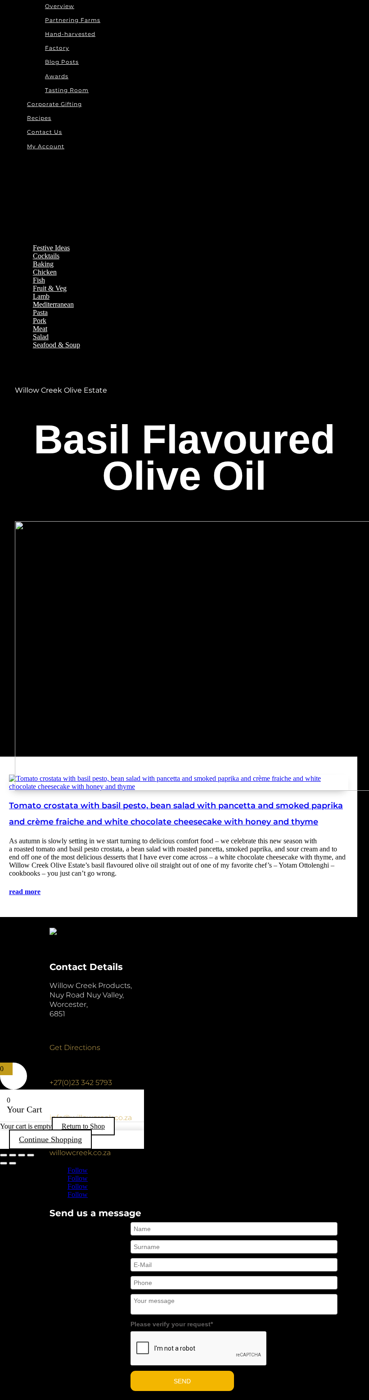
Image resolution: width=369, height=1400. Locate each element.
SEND (182, 1381)
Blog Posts (62, 61)
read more (24, 891)
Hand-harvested (70, 34)
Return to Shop (83, 1126)
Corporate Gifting (54, 104)
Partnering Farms (72, 20)
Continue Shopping (50, 1139)
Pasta (40, 312)
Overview (59, 6)
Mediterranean (53, 304)
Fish (39, 280)
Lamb (41, 296)
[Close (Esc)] (30, 1155)
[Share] (21, 1155)
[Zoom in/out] (3, 1155)
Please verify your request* (171, 1324)
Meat (40, 328)
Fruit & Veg (50, 288)
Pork (39, 320)
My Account (45, 146)
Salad (41, 337)
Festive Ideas (51, 248)
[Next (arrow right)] (12, 1163)
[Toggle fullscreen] (12, 1155)
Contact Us (44, 131)
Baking (43, 264)
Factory (57, 47)
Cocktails (46, 256)
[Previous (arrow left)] (3, 1163)
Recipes (39, 118)
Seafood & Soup (56, 345)
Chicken (45, 272)
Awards (56, 76)
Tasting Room (67, 90)
